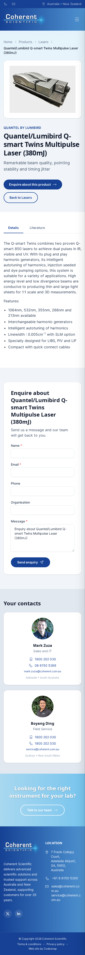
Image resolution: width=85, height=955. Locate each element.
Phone (15, 483)
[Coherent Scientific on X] (8, 914)
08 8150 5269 (45, 665)
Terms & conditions (29, 944)
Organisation (20, 502)
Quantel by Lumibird (22, 128)
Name (16, 445)
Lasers (43, 42)
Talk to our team (39, 810)
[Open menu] (76, 19)
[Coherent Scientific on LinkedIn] (19, 914)
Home (8, 42)
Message (19, 521)
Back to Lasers (21, 197)
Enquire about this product (30, 184)
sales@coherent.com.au (65, 888)
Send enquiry (27, 562)
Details (13, 228)
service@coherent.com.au (42, 749)
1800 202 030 (45, 659)
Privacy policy (55, 944)
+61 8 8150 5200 (65, 878)
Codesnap (50, 948)
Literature (37, 228)
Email (16, 464)
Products (25, 42)
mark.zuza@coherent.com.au (42, 671)
